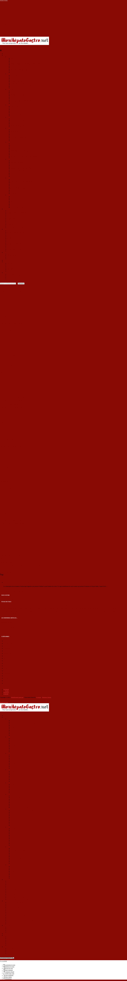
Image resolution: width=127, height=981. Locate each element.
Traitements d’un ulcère (17, 206)
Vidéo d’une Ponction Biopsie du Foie (17, 244)
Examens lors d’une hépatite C (18, 125)
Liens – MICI (10, 279)
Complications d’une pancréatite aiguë (21, 173)
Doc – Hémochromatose (13, 266)
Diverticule (97, 606)
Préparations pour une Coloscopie (8, 3)
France (46, 608)
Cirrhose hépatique (66, 606)
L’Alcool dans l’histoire (6, 18)
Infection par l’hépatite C (17, 123)
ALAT (2, 606)
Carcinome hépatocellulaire (46, 606)
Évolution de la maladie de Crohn (19, 153)
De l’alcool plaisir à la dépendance (8, 6)
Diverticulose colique (107, 606)
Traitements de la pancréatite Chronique (21, 176)
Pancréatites (10, 159)
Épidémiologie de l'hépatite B (8, 613)
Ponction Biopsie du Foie (15, 611)
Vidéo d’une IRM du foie (13, 251)
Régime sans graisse (12, 257)
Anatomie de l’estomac (16, 196)
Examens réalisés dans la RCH (18, 185)
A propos (38, 697)
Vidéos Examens (7, 229)
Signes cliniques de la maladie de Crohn (21, 148)
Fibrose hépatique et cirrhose (18, 78)
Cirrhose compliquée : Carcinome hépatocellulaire (24, 88)
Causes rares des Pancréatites (19, 170)
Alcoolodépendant (21, 606)
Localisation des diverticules (18, 95)
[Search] (0, 282)
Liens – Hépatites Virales (14, 277)
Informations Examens (9, 209)
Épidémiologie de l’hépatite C (18, 120)
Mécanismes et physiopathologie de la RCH (22, 181)
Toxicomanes (85, 611)
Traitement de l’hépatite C (6, 29)
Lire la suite (6, 590)
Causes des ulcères (15, 201)
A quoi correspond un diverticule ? (19, 92)
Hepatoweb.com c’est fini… (7, 2)
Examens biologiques (6, 608)
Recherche (21, 283)
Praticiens (41, 611)
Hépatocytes (83, 608)
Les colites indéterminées (17, 150)
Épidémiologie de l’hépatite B (7, 28)
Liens (4, 272)
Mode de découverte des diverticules (21, 97)
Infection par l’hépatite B (6, 24)
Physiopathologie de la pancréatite (20, 164)
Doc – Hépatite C (11, 269)
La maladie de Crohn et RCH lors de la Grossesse (24, 156)
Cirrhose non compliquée (17, 81)
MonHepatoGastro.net (17, 697)
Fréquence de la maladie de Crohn (20, 143)
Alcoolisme (12, 606)
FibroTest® (37, 608)
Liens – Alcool (11, 274)
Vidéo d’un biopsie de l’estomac (15, 232)
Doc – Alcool (10, 263)
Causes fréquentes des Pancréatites (20, 168)
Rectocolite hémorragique (14, 178)
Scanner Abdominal (75, 611)
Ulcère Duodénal (94, 611)
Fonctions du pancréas (16, 162)
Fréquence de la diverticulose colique (20, 91)
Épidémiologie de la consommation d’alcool (11, 17)
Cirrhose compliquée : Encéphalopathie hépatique (24, 86)
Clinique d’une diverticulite (17, 102)
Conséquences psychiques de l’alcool (9, 7)
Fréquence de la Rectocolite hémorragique (22, 179)
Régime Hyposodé (12, 254)
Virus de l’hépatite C (16, 119)
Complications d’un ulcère (17, 207)
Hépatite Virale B (11, 105)
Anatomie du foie (15, 75)
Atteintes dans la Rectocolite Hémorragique (22, 189)
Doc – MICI (10, 271)
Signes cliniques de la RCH (17, 182)
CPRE (8, 216)
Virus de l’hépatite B (5, 27)
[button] (7, 958)
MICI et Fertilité (14, 157)
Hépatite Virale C (11, 117)
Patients (114, 608)
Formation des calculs (16, 133)
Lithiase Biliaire (11, 128)
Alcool (8, 56)
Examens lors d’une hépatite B (7, 22)
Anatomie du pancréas (16, 161)
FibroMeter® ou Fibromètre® (15, 227)
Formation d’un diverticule (17, 94)
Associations (6, 260)
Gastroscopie (10, 210)
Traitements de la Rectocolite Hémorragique (22, 190)
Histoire (5, 658)
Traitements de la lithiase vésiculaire (20, 140)
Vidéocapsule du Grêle (13, 223)
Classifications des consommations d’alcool (10, 14)
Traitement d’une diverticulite (18, 103)
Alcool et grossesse (4, 11)
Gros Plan (6, 55)
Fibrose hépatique (28, 608)
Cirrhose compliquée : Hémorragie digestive (22, 84)
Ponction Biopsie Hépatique (30, 611)
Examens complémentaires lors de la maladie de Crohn (25, 151)
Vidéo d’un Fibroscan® (13, 246)
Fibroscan (15, 608)
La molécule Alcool (5, 15)
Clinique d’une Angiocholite (17, 139)
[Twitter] (0, 31)
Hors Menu (6, 661)
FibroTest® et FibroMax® (14, 226)
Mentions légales (46, 697)
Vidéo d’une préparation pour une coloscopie (19, 234)
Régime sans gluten (12, 258)
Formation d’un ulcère (16, 199)
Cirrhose (57, 606)
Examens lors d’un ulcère (17, 204)
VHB (124, 611)
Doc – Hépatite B (11, 268)
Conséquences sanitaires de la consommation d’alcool (13, 13)
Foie (42, 608)
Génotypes (51, 608)
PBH (118, 608)
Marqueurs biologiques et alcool (8, 9)
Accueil (5, 53)
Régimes (5, 252)
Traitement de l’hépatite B (6, 21)
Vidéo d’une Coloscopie (13, 235)
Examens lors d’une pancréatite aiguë (20, 167)
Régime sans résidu (12, 255)
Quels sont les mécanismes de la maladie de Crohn (24, 145)
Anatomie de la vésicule (17, 129)
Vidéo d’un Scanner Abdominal (15, 249)
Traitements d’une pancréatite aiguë (20, 171)
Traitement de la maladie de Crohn (20, 154)
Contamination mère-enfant (86, 606)
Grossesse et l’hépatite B (6, 20)
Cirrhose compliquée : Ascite (18, 83)
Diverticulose (10, 89)
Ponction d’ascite (11, 218)
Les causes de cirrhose (16, 80)
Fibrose (21, 608)
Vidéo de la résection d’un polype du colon (18, 237)
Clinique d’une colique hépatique (19, 136)
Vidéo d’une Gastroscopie (14, 230)
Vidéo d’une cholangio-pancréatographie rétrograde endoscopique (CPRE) (27, 241)
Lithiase (89, 608)
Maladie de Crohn (12, 142)
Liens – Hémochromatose (14, 275)
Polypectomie (3, 611)
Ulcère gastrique (104, 611)
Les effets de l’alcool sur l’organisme (9, 10)
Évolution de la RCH (15, 187)
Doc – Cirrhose (11, 265)
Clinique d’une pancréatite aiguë (19, 165)
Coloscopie (10, 213)
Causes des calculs (15, 134)
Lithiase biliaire (96, 608)
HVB (56, 608)
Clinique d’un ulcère (15, 202)
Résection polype (64, 611)
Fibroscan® (10, 224)
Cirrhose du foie (11, 74)
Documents (6, 262)
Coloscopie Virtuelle (12, 215)
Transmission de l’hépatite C (18, 122)
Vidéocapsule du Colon (5, 4)
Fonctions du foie (15, 77)
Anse (28, 606)
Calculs (37, 606)
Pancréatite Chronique (16, 175)
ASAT (32, 606)
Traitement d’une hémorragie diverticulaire (22, 100)
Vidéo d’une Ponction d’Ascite (15, 243)
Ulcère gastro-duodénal (13, 195)
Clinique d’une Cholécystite (18, 137)
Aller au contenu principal (7, 956)
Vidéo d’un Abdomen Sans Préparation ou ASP (19, 248)
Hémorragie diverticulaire (17, 98)
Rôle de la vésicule (15, 131)
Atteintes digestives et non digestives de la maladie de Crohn (27, 147)
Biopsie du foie (11, 220)
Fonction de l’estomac (16, 198)
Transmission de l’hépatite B (7, 25)
